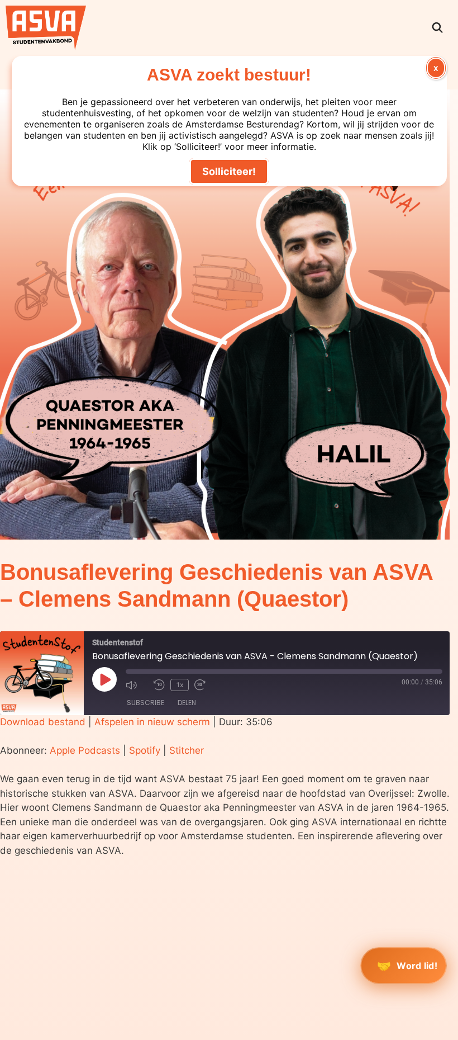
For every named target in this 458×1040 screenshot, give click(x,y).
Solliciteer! (229, 171)
